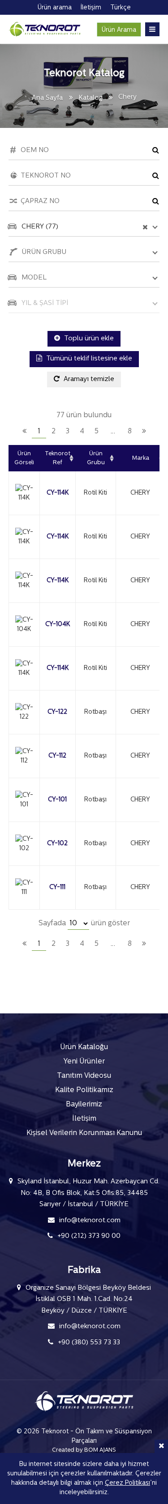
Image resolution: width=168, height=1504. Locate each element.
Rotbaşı (95, 712)
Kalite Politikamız (84, 1090)
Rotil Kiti (95, 493)
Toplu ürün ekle (88, 338)
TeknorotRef (57, 458)
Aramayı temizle (88, 379)
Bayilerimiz (84, 1104)
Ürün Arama (119, 30)
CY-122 (57, 712)
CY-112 (57, 756)
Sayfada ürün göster (84, 923)
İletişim (84, 1119)
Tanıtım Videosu (84, 1076)
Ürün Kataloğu (84, 1047)
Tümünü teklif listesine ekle (88, 359)
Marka (140, 458)
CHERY (140, 493)
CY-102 (57, 843)
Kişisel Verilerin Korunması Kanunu (84, 1133)
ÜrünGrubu (96, 458)
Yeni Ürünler (84, 1061)
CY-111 (57, 887)
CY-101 (57, 799)
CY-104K (57, 624)
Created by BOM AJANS (84, 1450)
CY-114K (58, 493)
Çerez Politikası (127, 1483)
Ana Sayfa (47, 98)
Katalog (90, 98)
